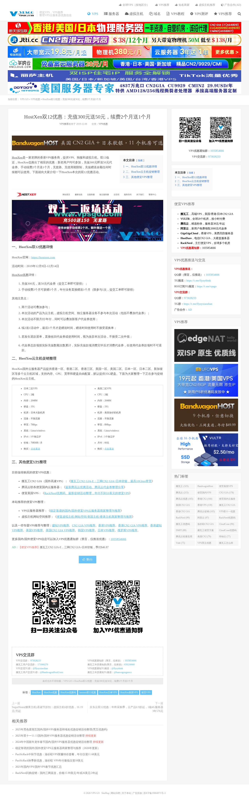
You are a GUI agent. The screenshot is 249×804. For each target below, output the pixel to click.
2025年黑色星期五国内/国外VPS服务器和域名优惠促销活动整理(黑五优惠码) (61, 729)
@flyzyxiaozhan (40, 668)
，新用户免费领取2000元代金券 (204, 228)
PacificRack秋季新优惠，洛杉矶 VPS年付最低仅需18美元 (49, 760)
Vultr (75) (180, 543)
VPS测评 (201, 14)
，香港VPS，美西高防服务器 (207, 233)
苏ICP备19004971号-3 (155, 793)
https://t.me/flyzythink (198, 280)
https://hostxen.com (43, 257)
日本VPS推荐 (106, 530)
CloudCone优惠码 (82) (228, 531)
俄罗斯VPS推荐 (127, 530)
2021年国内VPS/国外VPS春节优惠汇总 (38, 766)
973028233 (35, 660)
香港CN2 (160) (204, 498)
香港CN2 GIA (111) (183, 512)
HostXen (17, 157)
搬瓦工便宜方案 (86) (205, 531)
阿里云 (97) (203, 517)
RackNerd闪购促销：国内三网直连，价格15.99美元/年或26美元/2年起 (56, 773)
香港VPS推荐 (106, 525)
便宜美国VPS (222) (226, 487)
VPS (94, 14)
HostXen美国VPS (129, 692)
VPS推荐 (224, 14)
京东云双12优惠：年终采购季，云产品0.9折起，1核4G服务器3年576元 (126, 709)
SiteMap (105, 793)
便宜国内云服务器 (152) (227, 499)
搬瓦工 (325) (182, 486)
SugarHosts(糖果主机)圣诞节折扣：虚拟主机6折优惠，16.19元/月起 (47, 709)
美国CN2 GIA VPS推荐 (60, 530)
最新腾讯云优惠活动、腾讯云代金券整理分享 (94, 487)
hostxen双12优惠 (87, 692)
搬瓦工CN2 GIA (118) (227, 506)
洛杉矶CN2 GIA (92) (205, 525)
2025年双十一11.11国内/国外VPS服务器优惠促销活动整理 (55, 735)
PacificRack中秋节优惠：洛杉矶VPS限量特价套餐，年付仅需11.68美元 (57, 754)
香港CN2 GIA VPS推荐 (132, 525)
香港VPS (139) (204, 505)
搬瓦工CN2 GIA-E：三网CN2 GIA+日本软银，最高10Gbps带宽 (111, 481)
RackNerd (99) (183, 517)
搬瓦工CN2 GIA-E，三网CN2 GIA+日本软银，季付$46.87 (74, 547)
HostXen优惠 (20, 274)
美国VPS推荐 (34, 530)
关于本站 (126, 793)
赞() (89, 559)
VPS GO (21, 14)
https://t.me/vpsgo (207, 286)
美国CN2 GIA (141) (183, 506)
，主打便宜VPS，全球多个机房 (205, 243)
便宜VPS (32, 462)
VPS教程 (177, 14)
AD (190, 309)
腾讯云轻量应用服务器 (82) (184, 537)
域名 (157, 14)
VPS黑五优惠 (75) (204, 544)
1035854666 (118, 539)
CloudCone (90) (226, 524)
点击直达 (35, 448)
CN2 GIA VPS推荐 (83, 525)
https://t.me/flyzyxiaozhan (198, 303)
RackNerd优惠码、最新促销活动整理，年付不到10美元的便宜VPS (86, 493)
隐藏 (140, 160)
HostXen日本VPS (108, 692)
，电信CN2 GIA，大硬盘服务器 (205, 238)
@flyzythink (117, 668)
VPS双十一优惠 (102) (227, 512)
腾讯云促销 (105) (206, 511)
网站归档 (115, 793)
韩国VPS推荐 (86, 530)
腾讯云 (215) (182, 492)
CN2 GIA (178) (226, 492)
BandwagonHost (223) (205, 487)
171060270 (43, 664)
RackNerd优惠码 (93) (227, 518)
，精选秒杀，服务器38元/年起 (203, 223)
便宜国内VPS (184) (204, 493)
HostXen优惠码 (68, 692)
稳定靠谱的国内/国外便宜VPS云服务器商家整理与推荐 (85, 510)
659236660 (129, 664)
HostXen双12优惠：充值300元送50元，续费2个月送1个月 (87, 117)
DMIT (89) (181, 530)
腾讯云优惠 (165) (184, 498)
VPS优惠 (35, 99)
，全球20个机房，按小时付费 (203, 218)
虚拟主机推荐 (206, 4)
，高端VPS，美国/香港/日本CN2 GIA (207, 214)
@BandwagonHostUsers (51, 672)
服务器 (113, 14)
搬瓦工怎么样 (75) (226, 544)
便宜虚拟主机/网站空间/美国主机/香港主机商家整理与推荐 (94, 516)
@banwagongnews (123, 672)
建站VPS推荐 (60, 525)
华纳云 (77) (225, 536)
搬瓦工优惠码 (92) (183, 525)
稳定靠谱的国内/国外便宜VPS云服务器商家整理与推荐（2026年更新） (57, 748)
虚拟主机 (135, 14)
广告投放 (137, 793)
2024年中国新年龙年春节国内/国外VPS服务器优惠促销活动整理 (59, 741)
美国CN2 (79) (204, 536)
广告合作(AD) (232, 4)
